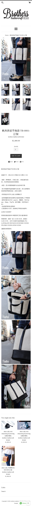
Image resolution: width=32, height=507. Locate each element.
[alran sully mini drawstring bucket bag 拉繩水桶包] (8, 425)
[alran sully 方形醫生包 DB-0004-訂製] (8, 456)
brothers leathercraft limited (17, 501)
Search (3, 491)
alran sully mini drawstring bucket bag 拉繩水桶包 (8, 434)
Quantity (16, 146)
